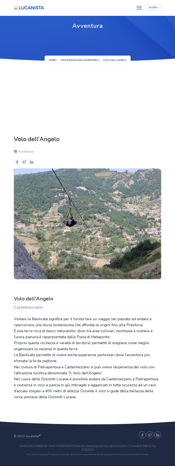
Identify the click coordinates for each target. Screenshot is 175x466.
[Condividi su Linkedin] (31, 162)
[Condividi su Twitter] (24, 162)
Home (52, 60)
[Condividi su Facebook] (17, 162)
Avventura (25, 151)
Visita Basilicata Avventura (79, 60)
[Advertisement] (87, 97)
